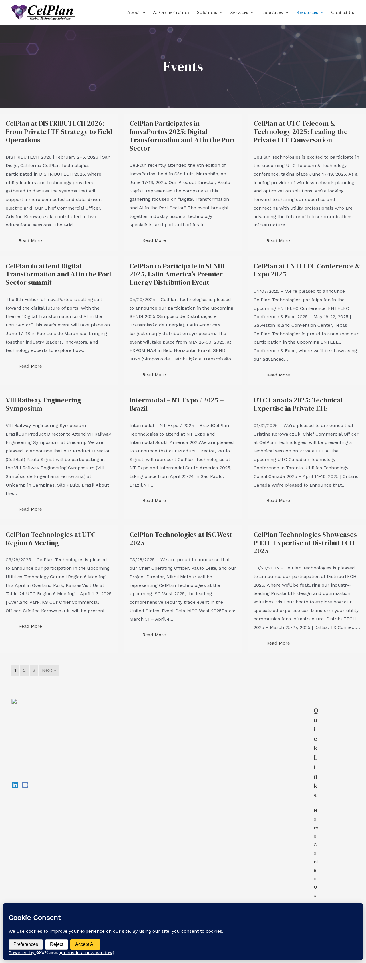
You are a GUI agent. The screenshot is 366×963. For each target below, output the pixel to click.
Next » (49, 670)
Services (239, 12)
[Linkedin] (14, 784)
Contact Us (342, 12)
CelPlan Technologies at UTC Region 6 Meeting (51, 538)
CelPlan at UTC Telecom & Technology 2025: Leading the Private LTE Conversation (301, 132)
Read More (30, 240)
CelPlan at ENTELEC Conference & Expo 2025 (307, 270)
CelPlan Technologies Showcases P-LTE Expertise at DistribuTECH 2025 (305, 543)
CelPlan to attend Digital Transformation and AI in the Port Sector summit (59, 274)
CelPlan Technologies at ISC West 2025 (181, 538)
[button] (142, 13)
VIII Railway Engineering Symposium (43, 404)
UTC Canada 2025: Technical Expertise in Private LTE (298, 404)
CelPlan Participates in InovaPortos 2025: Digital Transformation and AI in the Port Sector (182, 136)
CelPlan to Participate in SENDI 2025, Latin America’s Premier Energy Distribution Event (177, 274)
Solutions (207, 12)
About (133, 12)
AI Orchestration (171, 12)
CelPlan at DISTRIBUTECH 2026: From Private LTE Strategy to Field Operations (59, 132)
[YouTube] (25, 784)
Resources (307, 12)
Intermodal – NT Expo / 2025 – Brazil (177, 404)
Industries (272, 12)
